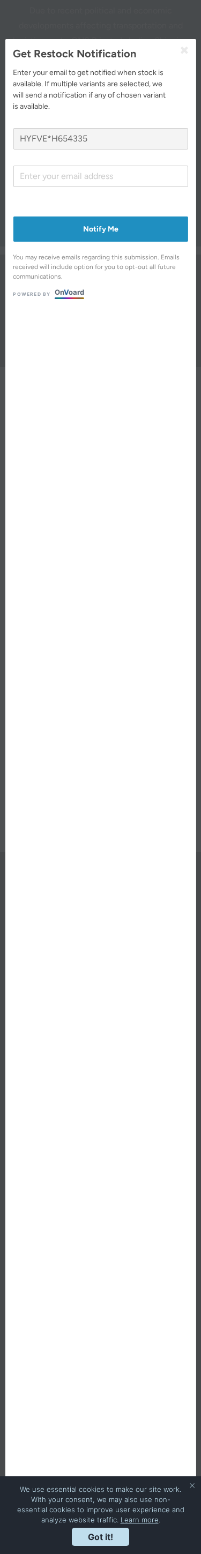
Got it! (100, 1536)
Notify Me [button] (100, 229)
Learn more (140, 1519)
